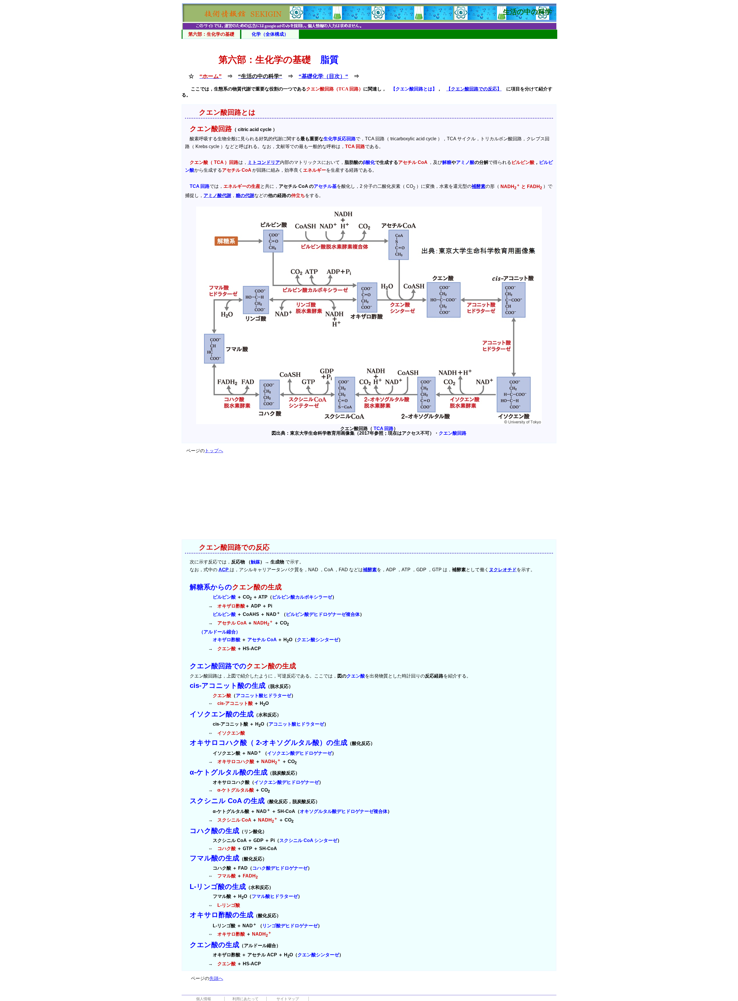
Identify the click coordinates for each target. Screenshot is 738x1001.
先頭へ (216, 978)
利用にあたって (245, 999)
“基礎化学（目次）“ (323, 76)
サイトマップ (287, 999)
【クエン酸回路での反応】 (474, 88)
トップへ (214, 450)
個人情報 (203, 999)
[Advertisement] (369, 499)
